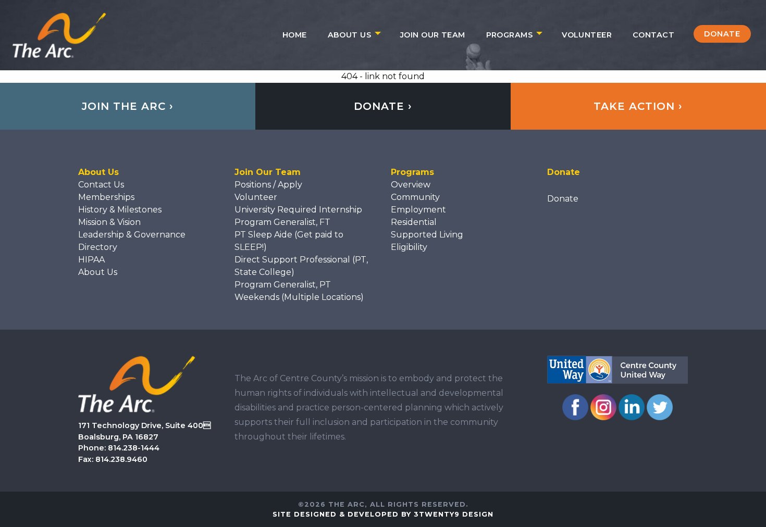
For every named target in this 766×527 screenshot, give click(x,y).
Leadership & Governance (132, 235)
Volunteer (587, 35)
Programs (509, 35)
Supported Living (427, 235)
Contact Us (101, 185)
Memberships (106, 197)
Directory (97, 247)
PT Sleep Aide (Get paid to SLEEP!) (288, 241)
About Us (349, 35)
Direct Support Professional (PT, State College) (301, 266)
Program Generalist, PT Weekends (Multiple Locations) (299, 291)
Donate (722, 34)
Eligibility (409, 247)
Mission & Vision (109, 222)
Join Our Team (432, 35)
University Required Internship (298, 210)
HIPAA (91, 260)
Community (415, 197)
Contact (653, 35)
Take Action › (638, 106)
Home (294, 35)
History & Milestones (120, 210)
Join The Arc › (128, 106)
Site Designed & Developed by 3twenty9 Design (383, 514)
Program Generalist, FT (282, 222)
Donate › (383, 106)
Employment (418, 210)
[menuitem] (294, 35)
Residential (414, 222)
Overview (410, 185)
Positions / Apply (268, 185)
